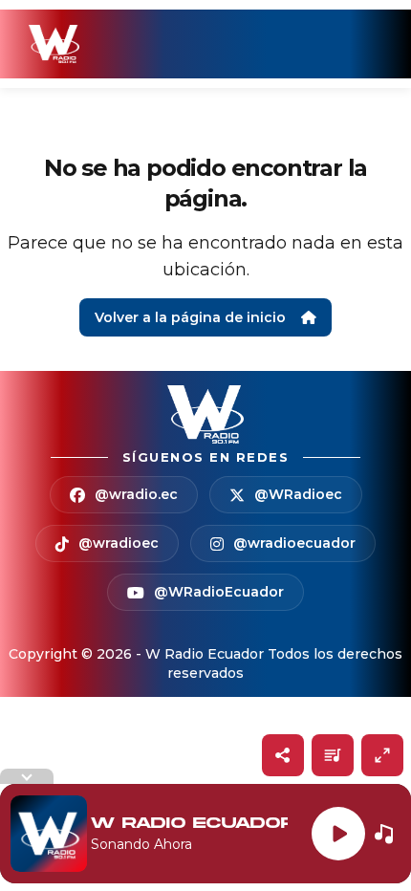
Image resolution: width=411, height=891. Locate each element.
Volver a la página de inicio (190, 317)
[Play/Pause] (338, 833)
